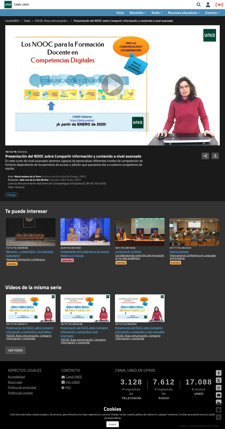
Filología (11, 195)
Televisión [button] (136, 12)
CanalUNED (12, 21)
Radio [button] (156, 12)
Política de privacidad (22, 387)
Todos (27, 21)
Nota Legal (15, 382)
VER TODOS (15, 350)
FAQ (68, 387)
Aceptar (113, 424)
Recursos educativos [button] (183, 12)
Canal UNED (74, 376)
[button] (218, 242)
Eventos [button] (211, 12)
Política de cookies (20, 392)
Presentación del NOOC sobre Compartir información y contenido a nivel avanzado (123, 21)
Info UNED (73, 382)
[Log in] (208, 5)
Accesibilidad (16, 376)
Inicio (120, 12)
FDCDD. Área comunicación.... (52, 21)
